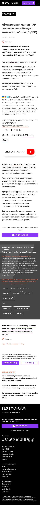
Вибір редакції (7, 457)
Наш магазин (6, 484)
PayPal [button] (19, 314)
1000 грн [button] (27, 293)
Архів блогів (6, 489)
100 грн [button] (6, 293)
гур (23, 344)
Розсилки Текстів (8, 454)
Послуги (4, 467)
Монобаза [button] (7, 314)
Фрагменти (5, 452)
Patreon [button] (6, 308)
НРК (4, 344)
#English (4, 459)
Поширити (8, 42)
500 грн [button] (16, 293)
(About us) (11, 447)
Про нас (4, 447)
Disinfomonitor (7, 474)
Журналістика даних (9, 464)
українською (15, 499)
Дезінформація (7, 472)
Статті (4, 449)
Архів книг (5, 491)
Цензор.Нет (18, 164)
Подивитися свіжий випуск (20, 430)
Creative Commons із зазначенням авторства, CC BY (21, 497)
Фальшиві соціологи (9, 469)
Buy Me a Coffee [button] (21, 308)
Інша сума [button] (6, 298)
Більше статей (8, 372)
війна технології (13, 344)
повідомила (13, 62)
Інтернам (5, 477)
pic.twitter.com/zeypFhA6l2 (15, 126)
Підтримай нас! (7, 481)
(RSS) (7, 449)
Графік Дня (5, 487)
